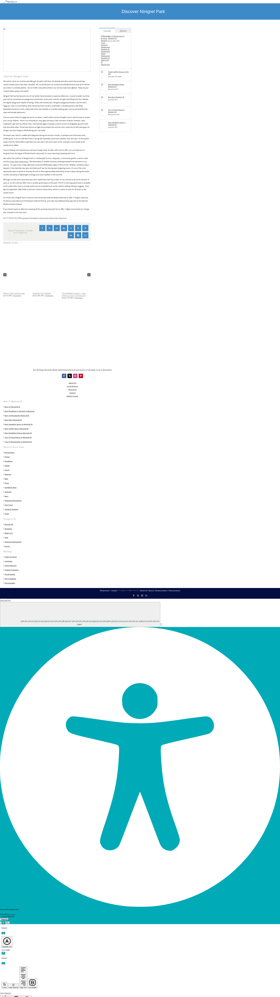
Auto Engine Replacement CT (110, 298)
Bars (6, 496)
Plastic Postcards (105, 259)
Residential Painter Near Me (109, 308)
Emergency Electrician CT (108, 283)
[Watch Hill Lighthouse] (30, 290)
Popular (107, 30)
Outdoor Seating (11, 509)
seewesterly (25, 218)
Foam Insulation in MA (107, 254)
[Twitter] (69, 376)
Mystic (101, 136)
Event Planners (10, 566)
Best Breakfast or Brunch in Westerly (19, 411)
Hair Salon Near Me (106, 288)
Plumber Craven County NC (109, 239)
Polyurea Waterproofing (108, 200)
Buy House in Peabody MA (109, 313)
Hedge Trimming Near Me (109, 234)
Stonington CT (104, 150)
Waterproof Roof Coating (108, 190)
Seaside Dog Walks (42, 293)
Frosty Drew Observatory (18, 161)
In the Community (43, 218)
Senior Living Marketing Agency (111, 204)
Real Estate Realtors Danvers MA (111, 318)
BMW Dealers (104, 165)
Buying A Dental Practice (108, 332)
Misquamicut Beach (161, 590)
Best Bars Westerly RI (116, 97)
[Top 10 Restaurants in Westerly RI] (105, 64)
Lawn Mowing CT (105, 229)
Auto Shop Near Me (106, 303)
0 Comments (17, 296)
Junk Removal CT (105, 160)
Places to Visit (54, 218)
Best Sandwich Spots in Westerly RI (117, 123)
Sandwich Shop (10, 487)
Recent (123, 30)
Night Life (9, 533)
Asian (7, 514)
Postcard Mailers (105, 175)
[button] (161, 624)
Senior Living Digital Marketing (110, 209)
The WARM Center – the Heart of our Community (74, 294)
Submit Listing (72, 396)
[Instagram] (75, 376)
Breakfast (9, 461)
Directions (72, 389)
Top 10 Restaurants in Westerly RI (116, 37)
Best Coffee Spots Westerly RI (16, 429)
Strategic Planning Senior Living (111, 214)
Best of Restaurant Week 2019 (17, 415)
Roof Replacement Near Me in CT (111, 224)
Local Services (72, 386)
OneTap (12, 914)
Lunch (7, 470)
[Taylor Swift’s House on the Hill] (104, 77)
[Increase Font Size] (3, 923)
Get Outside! (34, 218)
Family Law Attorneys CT (108, 263)
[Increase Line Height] (3, 953)
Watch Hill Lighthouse (14, 293)
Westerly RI (103, 141)
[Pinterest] (81, 376)
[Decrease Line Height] (3, 963)
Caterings (8, 561)
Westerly (151, 590)
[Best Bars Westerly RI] (104, 103)
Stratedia (114, 590)
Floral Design (10, 574)
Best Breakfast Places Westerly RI (116, 85)
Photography (10, 583)
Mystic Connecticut (174, 590)
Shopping (8, 529)
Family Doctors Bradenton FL (110, 322)
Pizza (7, 483)
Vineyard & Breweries (13, 500)
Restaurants (9, 452)
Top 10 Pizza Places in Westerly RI (116, 111)
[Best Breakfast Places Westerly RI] (104, 90)
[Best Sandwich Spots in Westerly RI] (104, 128)
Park (6, 537)
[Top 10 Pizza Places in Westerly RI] (104, 115)
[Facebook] (64, 376)
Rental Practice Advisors (108, 337)
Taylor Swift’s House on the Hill (118, 73)
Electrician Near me (106, 278)
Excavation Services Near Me (110, 155)
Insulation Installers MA (108, 249)
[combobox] (80, 614)
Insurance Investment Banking (110, 273)
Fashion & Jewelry (12, 570)
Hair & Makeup (10, 579)
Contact (72, 393)
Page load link (5, 600)
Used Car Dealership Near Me (110, 170)
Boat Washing (104, 342)
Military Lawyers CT (106, 268)
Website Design (104, 590)
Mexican (8, 474)
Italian (7, 466)
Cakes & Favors (11, 557)
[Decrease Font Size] (3, 933)
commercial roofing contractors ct (112, 195)
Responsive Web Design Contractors (112, 185)
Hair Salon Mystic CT (107, 293)
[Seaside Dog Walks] (60, 290)
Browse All (9, 524)
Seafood (8, 492)
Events (7, 546)
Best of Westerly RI (12, 407)
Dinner (7, 457)
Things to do (62, 218)
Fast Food (9, 505)
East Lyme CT (104, 145)
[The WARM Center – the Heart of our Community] (89, 290)
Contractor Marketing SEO (109, 180)
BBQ (6, 479)
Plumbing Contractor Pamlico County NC (114, 244)
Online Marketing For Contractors (111, 327)
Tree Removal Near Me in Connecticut (113, 219)
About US (72, 383)
